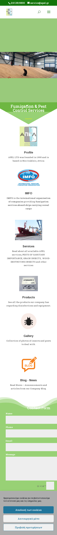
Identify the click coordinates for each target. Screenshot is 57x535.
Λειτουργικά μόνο (28, 518)
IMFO (28, 193)
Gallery (28, 336)
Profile (28, 152)
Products (28, 297)
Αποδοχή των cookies (28, 509)
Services (28, 246)
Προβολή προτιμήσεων (28, 527)
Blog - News (28, 380)
